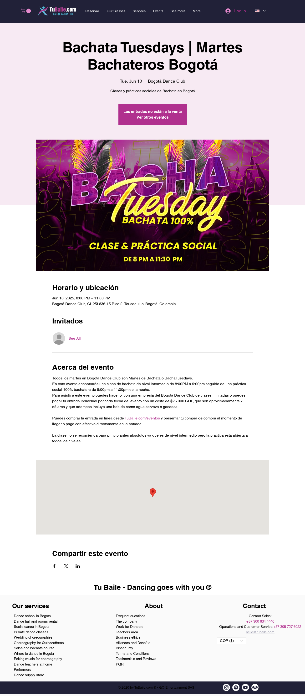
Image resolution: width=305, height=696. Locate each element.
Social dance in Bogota (31, 627)
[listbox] (231, 640)
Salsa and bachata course (34, 648)
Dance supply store (29, 675)
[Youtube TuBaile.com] (245, 687)
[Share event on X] (66, 566)
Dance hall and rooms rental (35, 621)
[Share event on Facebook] (54, 566)
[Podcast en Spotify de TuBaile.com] (235, 687)
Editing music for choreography (38, 659)
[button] (26, 11)
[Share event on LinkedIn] (78, 566)
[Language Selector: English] (260, 11)
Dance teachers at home (33, 664)
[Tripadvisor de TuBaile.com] (255, 687)
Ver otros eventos (153, 117)
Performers (22, 669)
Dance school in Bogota (32, 616)
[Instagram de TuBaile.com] (226, 687)
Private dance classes (31, 632)
